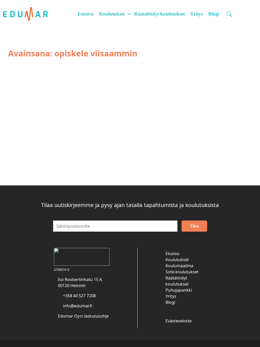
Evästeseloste (179, 321)
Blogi (213, 14)
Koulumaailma (179, 266)
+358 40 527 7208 (79, 295)
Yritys (196, 14)
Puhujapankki (179, 290)
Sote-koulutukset (182, 272)
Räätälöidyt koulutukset (159, 14)
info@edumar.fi (77, 306)
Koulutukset (112, 14)
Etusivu (86, 14)
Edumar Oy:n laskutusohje (83, 316)
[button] (229, 14)
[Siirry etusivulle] (28, 14)
